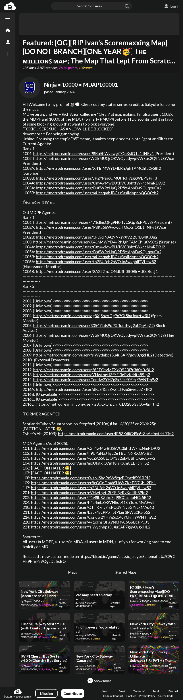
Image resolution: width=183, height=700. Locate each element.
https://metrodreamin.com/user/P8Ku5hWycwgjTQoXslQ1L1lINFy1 (93, 153)
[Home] (8, 31)
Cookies (131, 696)
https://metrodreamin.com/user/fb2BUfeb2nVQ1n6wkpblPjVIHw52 (96, 261)
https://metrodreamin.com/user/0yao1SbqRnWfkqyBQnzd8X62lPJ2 (90, 477)
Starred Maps (125, 572)
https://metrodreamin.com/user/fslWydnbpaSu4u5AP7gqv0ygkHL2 (92, 354)
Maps (72, 572)
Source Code (165, 696)
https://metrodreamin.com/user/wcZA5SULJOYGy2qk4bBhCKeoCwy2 (93, 458)
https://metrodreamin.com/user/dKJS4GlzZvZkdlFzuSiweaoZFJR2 (94, 389)
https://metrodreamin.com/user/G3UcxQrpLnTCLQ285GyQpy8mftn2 (97, 404)
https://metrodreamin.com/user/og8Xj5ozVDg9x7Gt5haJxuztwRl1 (91, 315)
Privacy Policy (147, 696)
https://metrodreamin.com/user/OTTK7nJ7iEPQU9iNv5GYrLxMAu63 (92, 507)
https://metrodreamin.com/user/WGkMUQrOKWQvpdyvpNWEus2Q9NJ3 (98, 158)
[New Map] (8, 54)
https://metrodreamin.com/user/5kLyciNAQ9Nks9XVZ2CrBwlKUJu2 (96, 237)
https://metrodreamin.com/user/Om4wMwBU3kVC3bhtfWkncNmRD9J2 (100, 182)
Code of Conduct (113, 696)
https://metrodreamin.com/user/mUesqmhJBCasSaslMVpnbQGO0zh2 (97, 192)
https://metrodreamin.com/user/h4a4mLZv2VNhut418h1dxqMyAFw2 (92, 502)
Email (122, 691)
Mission (46, 693)
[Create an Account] (8, 42)
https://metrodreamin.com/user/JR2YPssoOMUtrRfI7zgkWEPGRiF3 (96, 178)
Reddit (156, 691)
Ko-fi (105, 691)
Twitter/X (139, 691)
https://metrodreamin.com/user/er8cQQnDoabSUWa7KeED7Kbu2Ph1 (93, 482)
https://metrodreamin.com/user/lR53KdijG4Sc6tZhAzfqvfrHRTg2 (116, 433)
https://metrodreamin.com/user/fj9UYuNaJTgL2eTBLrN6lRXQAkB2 (91, 453)
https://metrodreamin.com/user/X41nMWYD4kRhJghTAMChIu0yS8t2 (98, 168)
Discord (173, 691)
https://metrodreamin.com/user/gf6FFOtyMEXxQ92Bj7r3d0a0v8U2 (93, 369)
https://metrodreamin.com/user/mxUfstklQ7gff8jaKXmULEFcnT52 (90, 463)
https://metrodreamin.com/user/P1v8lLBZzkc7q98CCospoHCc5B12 (91, 497)
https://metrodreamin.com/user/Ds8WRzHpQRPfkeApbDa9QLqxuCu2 (98, 187)
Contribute (72, 693)
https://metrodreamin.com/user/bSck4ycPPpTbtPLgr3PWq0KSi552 (90, 512)
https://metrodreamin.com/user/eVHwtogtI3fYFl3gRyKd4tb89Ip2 (91, 374)
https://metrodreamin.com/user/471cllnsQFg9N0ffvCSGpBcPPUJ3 (92, 222)
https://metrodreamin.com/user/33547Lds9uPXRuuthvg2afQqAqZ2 (93, 325)
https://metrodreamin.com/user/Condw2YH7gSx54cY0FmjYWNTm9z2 (95, 379)
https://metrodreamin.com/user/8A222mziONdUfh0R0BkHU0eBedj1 (97, 271)
